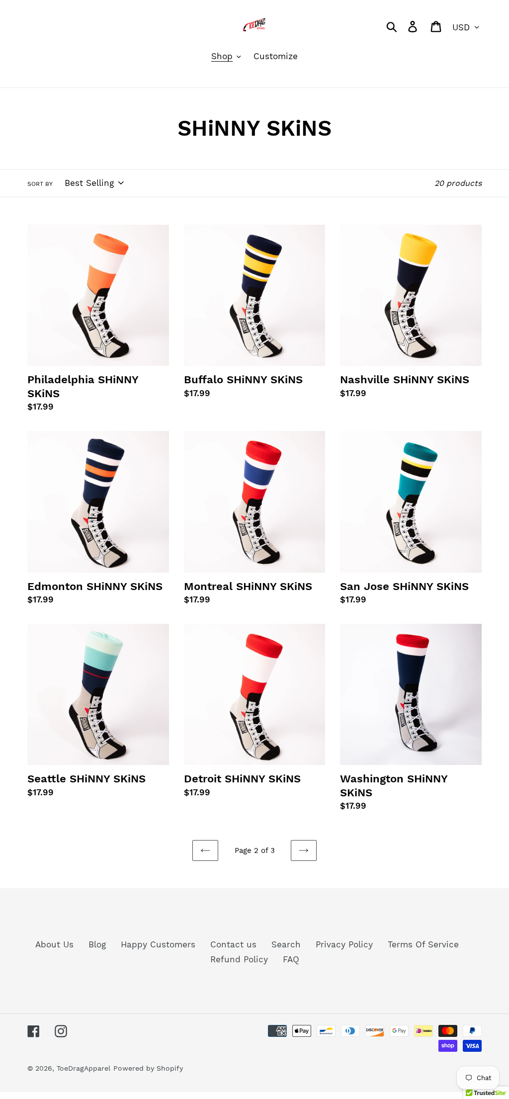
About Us (54, 944)
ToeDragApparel (83, 1068)
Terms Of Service (423, 944)
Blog (97, 944)
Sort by (40, 183)
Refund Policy (239, 959)
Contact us (233, 944)
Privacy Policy (344, 944)
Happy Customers (158, 944)
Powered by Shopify (148, 1068)
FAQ (291, 959)
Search (286, 944)
